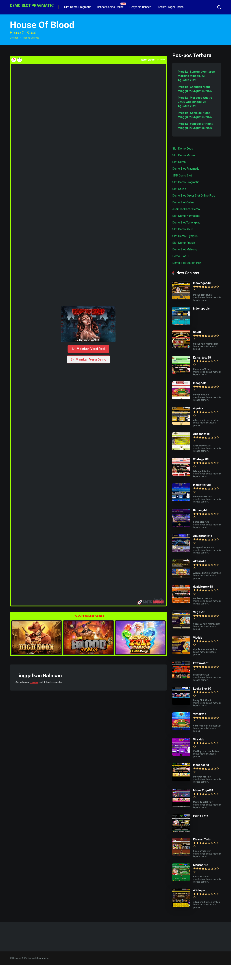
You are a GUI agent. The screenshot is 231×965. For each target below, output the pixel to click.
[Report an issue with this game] (13, 59)
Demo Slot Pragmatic (185, 168)
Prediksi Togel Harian (170, 7)
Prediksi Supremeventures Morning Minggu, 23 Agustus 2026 (196, 76)
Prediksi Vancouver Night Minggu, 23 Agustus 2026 (195, 126)
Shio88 (197, 332)
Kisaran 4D (200, 865)
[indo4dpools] (181, 324)
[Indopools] (181, 398)
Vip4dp (197, 637)
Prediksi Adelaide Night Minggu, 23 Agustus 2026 (195, 115)
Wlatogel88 (200, 459)
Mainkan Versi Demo (91, 359)
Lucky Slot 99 (202, 688)
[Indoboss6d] (181, 780)
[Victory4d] (181, 729)
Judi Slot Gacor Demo (186, 209)
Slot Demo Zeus (182, 148)
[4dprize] (181, 423)
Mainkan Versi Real (91, 349)
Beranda (14, 38)
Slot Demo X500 (182, 229)
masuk (34, 682)
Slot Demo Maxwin (184, 155)
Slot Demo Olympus (185, 236)
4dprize (198, 408)
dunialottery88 (203, 586)
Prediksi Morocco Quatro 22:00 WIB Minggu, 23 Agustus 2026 (195, 102)
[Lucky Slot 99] (181, 704)
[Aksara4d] (181, 576)
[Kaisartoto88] (181, 373)
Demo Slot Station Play (187, 263)
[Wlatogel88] (181, 474)
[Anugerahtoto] (181, 551)
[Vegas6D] (181, 627)
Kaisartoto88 (202, 357)
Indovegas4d (202, 283)
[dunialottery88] (181, 602)
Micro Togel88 (203, 790)
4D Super (199, 890)
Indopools (199, 383)
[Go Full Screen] (19, 59)
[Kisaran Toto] (181, 855)
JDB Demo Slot (182, 175)
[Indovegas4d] (181, 298)
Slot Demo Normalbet (186, 216)
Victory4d (199, 714)
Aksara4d (199, 561)
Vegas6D (199, 612)
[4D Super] (181, 905)
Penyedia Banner (140, 7)
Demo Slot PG (181, 256)
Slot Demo (179, 162)
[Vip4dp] (181, 653)
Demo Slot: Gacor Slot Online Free (193, 195)
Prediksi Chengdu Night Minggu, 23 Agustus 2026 (195, 89)
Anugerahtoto (202, 536)
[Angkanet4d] (181, 449)
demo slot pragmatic (32, 5)
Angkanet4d (201, 434)
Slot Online (179, 189)
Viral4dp (198, 739)
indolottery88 (202, 485)
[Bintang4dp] (181, 525)
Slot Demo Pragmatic (77, 7)
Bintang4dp (200, 510)
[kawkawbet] (181, 678)
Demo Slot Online (183, 202)
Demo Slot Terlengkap (186, 222)
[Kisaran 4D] (181, 880)
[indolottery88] (181, 500)
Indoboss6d (201, 765)
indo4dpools (201, 308)
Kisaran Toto (202, 839)
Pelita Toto (200, 816)
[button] (88, 324)
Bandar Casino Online (110, 7)
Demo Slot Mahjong (184, 249)
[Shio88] (181, 347)
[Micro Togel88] (181, 806)
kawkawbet (200, 663)
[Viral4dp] (181, 755)
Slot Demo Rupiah (183, 242)
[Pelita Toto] (181, 831)
